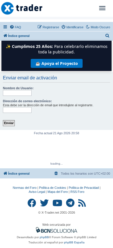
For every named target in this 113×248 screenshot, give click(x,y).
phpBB (44, 237)
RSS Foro (77, 191)
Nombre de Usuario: (18, 88)
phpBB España (74, 242)
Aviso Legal (37, 191)
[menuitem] (15, 27)
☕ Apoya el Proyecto (56, 63)
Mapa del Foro (58, 191)
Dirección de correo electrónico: (27, 101)
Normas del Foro (25, 187)
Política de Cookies (52, 187)
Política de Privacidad (84, 187)
